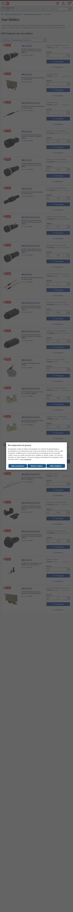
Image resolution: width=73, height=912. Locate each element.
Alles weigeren (55, 466)
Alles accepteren (17, 466)
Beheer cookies (37, 466)
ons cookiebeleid (26, 459)
